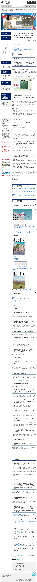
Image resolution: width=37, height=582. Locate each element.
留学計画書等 (16, 47)
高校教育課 (16, 565)
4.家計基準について (17, 304)
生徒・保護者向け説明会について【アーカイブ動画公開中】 (6, 51)
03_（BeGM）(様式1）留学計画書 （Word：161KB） (23, 190)
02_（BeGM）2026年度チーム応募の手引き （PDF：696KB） (25, 188)
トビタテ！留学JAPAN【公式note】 (23, 545)
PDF (32, 6)
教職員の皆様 (5, 62)
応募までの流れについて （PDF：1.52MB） (21, 298)
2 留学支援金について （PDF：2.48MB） (23, 228)
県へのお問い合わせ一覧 (5, 576)
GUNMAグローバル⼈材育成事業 (13, 9)
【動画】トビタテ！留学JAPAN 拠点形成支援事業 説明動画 (24, 521)
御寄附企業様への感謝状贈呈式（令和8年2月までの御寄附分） (6, 89)
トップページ (5, 9)
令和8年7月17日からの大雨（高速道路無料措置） (6, 146)
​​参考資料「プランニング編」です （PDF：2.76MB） (23, 256)
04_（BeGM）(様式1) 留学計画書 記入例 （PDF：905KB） (24, 191)
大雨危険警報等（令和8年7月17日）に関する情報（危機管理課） (6, 151)
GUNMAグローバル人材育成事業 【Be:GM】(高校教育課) (6, 109)
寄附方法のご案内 (6, 78)
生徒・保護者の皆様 (5, 38)
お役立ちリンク (18, 50)
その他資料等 (16, 48)
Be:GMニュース (5, 86)
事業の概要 (4, 33)
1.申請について (17, 300)
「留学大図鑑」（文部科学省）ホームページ (22, 531)
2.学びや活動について (18, 301)
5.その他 (15, 305)
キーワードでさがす (8, 6)
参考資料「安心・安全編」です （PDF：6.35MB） (22, 289)
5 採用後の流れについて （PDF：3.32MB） (23, 232)
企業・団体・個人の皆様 (5, 72)
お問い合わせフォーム (18, 569)
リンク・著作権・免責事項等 (6, 575)
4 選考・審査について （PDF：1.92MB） (23, 231)
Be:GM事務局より (17, 44)
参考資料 (29, 49)
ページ (29, 6)
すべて (26, 6)
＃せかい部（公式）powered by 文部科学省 (24, 555)
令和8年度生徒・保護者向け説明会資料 (21, 49)
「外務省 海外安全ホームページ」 (18, 380)
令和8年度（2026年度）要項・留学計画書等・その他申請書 (6, 66)
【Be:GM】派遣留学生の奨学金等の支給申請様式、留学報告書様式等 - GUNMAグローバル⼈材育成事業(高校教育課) (6, 114)
